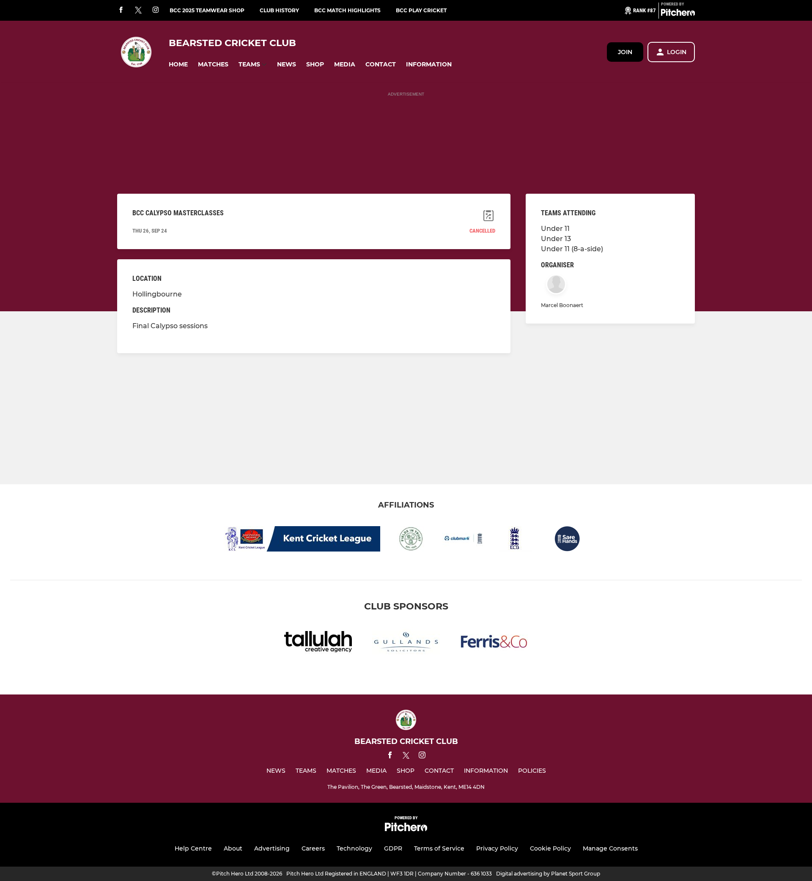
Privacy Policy (497, 848)
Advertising (272, 848)
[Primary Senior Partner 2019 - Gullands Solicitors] (406, 643)
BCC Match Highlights (347, 10)
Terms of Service (439, 848)
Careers (313, 848)
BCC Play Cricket (421, 10)
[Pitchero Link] (678, 14)
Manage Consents (610, 848)
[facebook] (121, 10)
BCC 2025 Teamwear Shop (207, 10)
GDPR (393, 848)
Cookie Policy (550, 848)
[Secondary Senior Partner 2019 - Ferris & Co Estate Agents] (494, 643)
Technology (354, 848)
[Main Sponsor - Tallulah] (318, 643)
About (233, 848)
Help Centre (193, 848)
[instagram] (155, 10)
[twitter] (138, 10)
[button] (178, 64)
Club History (279, 10)
